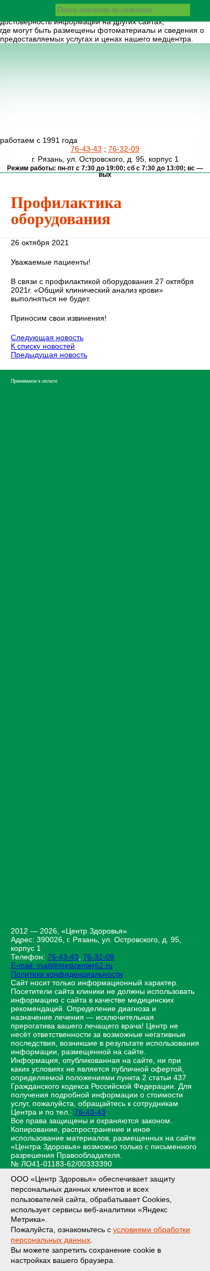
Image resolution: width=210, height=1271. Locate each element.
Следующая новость (47, 337)
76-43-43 (86, 148)
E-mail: (24, 965)
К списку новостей (43, 346)
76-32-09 (123, 148)
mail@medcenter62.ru (75, 965)
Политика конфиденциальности (67, 974)
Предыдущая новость (49, 354)
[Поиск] (198, 10)
